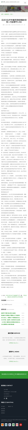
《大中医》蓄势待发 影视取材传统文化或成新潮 (11, 322)
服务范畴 (3, 408)
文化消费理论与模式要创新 (7, 324)
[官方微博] (4, 398)
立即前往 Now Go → (14, 343)
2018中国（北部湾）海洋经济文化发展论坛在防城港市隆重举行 (11, 319)
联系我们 (3, 413)
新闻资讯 (7, 14)
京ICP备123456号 (8, 421)
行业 (11, 14)
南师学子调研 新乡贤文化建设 (8, 313)
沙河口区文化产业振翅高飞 (12, 295)
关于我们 (3, 406)
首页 (2, 14)
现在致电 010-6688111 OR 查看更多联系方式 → (14, 375)
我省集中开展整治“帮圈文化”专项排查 (10, 315)
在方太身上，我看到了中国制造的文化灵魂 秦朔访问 (11, 317)
